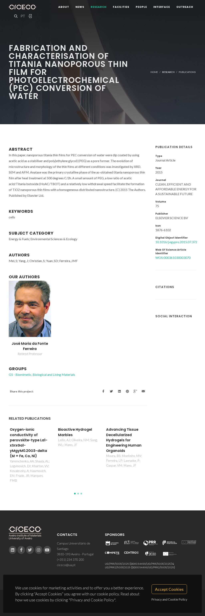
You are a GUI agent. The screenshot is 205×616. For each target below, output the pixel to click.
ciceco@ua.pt (66, 565)
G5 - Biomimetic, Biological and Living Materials (42, 374)
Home (154, 72)
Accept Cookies (169, 589)
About (63, 7)
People (141, 7)
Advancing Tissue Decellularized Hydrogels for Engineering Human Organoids (124, 440)
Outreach (184, 7)
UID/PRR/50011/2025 (117, 564)
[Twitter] (30, 550)
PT (23, 16)
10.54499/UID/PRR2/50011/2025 (155, 567)
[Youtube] (47, 550)
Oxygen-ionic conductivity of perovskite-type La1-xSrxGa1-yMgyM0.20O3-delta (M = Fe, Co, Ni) (28, 442)
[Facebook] (21, 550)
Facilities (121, 7)
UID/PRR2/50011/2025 (118, 567)
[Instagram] (38, 550)
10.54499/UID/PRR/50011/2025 (153, 564)
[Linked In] (12, 550)
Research (99, 7)
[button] (75, 493)
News (79, 7)
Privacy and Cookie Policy (169, 599)
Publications (187, 72)
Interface (161, 7)
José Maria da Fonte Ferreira (30, 346)
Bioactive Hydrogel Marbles (75, 432)
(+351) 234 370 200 (70, 559)
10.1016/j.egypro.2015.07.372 (176, 242)
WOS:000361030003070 (173, 257)
